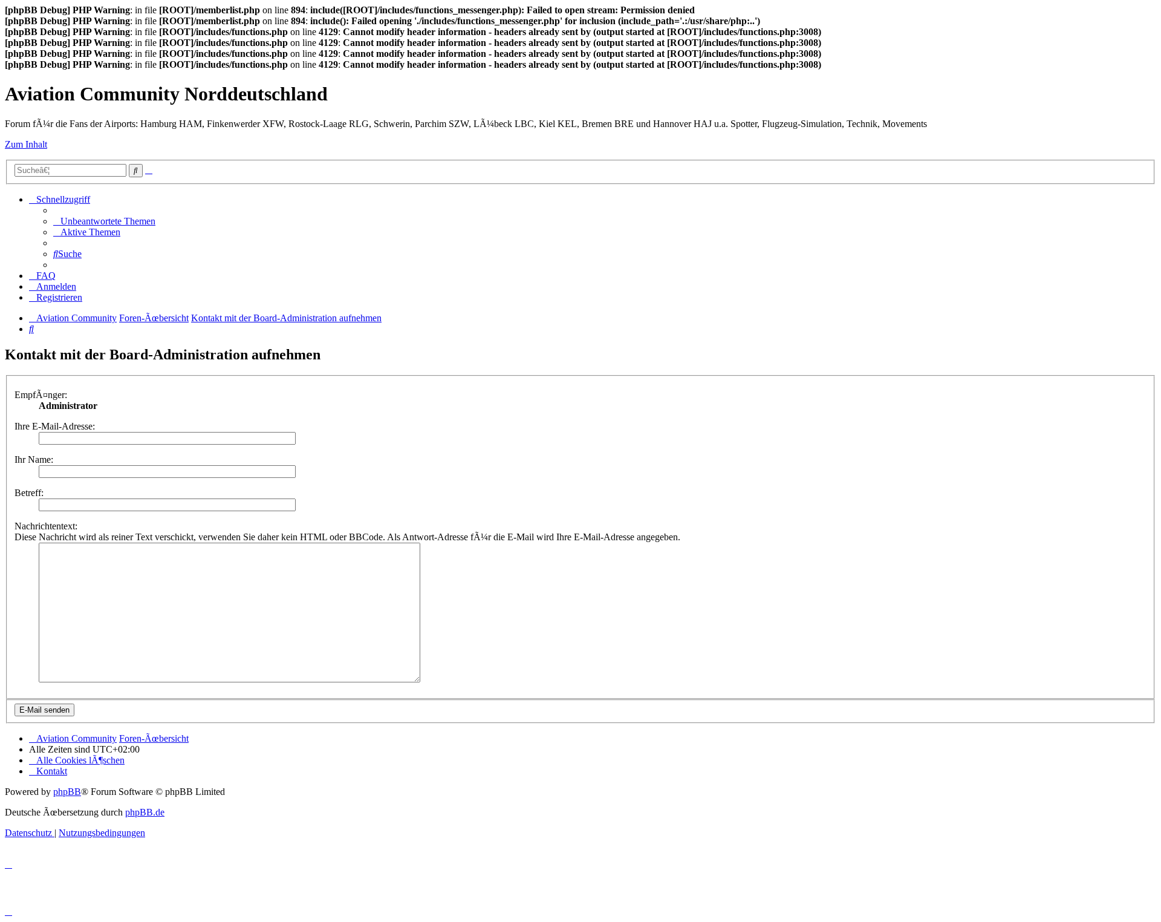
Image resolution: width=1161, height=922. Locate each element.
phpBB (67, 791)
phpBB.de (144, 812)
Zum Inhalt (26, 144)
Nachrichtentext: (46, 526)
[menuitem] (104, 221)
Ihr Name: (34, 459)
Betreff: (29, 493)
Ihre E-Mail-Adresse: (55, 426)
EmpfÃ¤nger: (41, 395)
